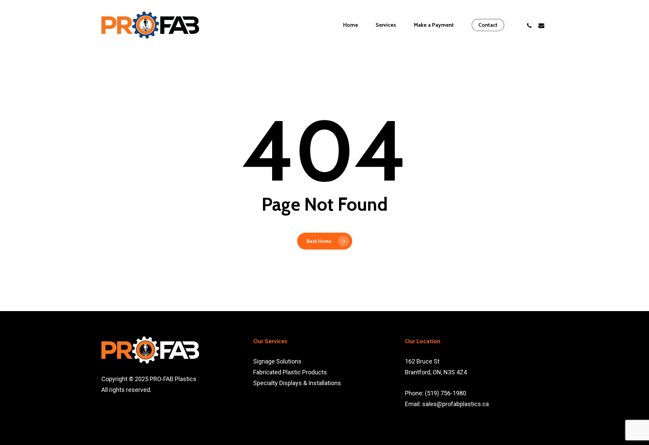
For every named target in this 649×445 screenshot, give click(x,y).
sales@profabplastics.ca (455, 403)
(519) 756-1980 (445, 393)
